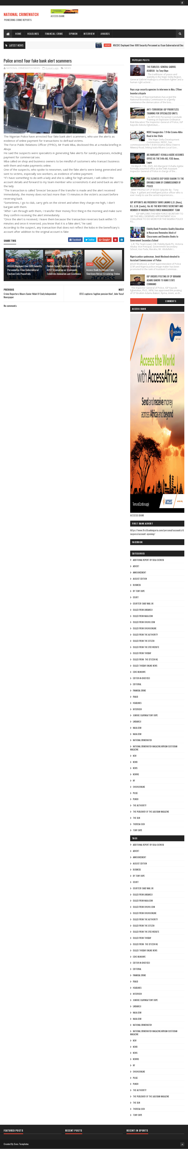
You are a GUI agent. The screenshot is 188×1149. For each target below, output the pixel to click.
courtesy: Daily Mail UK (143, 603)
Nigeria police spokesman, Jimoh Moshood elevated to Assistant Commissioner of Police (155, 258)
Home (18, 33)
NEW (134, 755)
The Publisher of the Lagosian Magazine (151, 811)
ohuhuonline (139, 786)
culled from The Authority (145, 634)
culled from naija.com (143, 616)
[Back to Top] (182, 1144)
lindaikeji (137, 721)
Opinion (73, 33)
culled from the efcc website (146, 647)
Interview (89, 33)
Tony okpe (137, 830)
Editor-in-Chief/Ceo (141, 678)
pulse (135, 793)
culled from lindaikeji (143, 609)
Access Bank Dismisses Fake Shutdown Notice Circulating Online (103, 272)
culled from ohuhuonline (144, 628)
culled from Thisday (142, 653)
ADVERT (136, 566)
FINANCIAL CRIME (139, 690)
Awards (105, 33)
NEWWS (136, 774)
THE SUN (136, 817)
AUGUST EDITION (140, 578)
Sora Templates (21, 1144)
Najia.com (137, 734)
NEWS (90, 45)
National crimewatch (142, 740)
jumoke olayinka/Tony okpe (145, 715)
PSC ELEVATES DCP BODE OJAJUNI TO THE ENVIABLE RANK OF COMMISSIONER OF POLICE (165, 182)
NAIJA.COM (137, 727)
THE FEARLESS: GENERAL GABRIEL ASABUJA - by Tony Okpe (161, 68)
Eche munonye (139, 671)
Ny (134, 780)
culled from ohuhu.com (144, 622)
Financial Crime (54, 33)
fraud (135, 696)
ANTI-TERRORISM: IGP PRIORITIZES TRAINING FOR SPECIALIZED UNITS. (163, 111)
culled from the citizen (143, 640)
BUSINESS (137, 585)
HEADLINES (137, 703)
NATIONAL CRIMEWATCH (21, 14)
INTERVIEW (137, 709)
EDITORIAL (137, 684)
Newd (135, 762)
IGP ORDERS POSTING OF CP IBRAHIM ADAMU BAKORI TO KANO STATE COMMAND (164, 280)
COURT (136, 597)
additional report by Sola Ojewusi (148, 560)
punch (135, 799)
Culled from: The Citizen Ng (145, 659)
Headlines (33, 33)
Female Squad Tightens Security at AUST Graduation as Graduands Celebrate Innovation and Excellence (64, 270)
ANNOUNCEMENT (139, 572)
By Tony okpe (139, 591)
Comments (170, 301)
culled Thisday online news (145, 665)
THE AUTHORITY (139, 805)
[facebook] (182, 3)
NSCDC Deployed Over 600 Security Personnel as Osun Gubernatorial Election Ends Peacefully (140, 45)
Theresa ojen (139, 824)
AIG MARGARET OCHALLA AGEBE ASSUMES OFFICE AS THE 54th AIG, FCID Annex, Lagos (165, 158)
